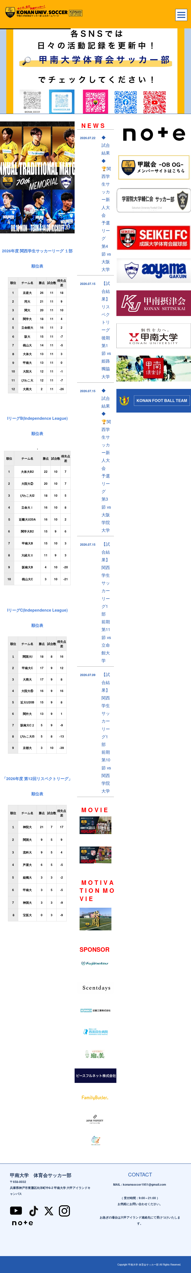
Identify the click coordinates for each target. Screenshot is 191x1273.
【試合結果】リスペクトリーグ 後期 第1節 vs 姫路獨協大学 (106, 329)
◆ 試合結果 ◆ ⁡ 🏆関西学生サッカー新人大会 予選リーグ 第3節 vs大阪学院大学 (106, 460)
